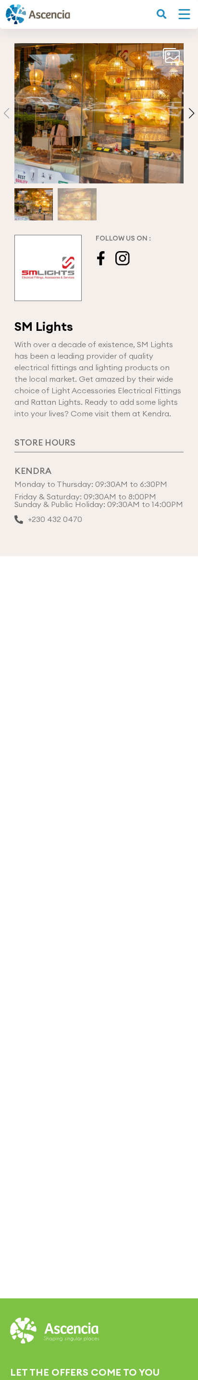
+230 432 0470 (55, 519)
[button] (191, 113)
